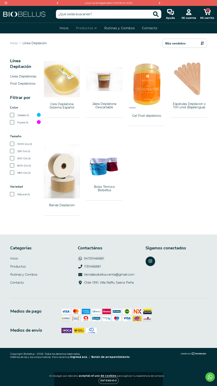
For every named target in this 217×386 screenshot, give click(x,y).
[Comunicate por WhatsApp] (210, 377)
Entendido (108, 380)
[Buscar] (156, 14)
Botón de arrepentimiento (110, 357)
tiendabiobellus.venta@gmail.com (109, 274)
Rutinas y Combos (119, 28)
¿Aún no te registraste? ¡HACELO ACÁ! (108, 2)
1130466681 (92, 266)
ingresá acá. (79, 357)
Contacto (149, 28)
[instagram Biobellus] (6, 3)
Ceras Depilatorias (23, 76)
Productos (85, 28)
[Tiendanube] (193, 354)
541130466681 (94, 258)
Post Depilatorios (22, 83)
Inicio (64, 28)
